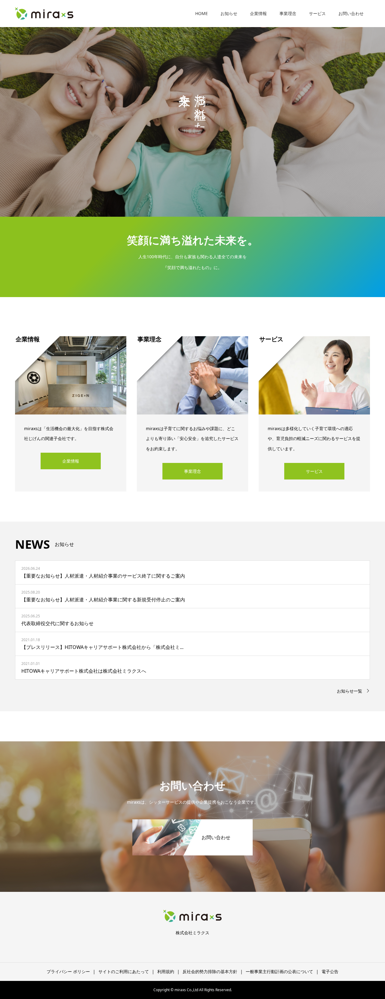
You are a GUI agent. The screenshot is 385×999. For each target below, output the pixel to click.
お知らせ (228, 13)
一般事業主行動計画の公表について (279, 971)
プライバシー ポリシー (68, 971)
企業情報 (258, 13)
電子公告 (330, 971)
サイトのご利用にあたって (123, 971)
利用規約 (165, 971)
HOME (201, 13)
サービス (317, 13)
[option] (192, 108)
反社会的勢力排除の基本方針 (210, 971)
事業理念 (287, 13)
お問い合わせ (351, 13)
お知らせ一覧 (349, 691)
